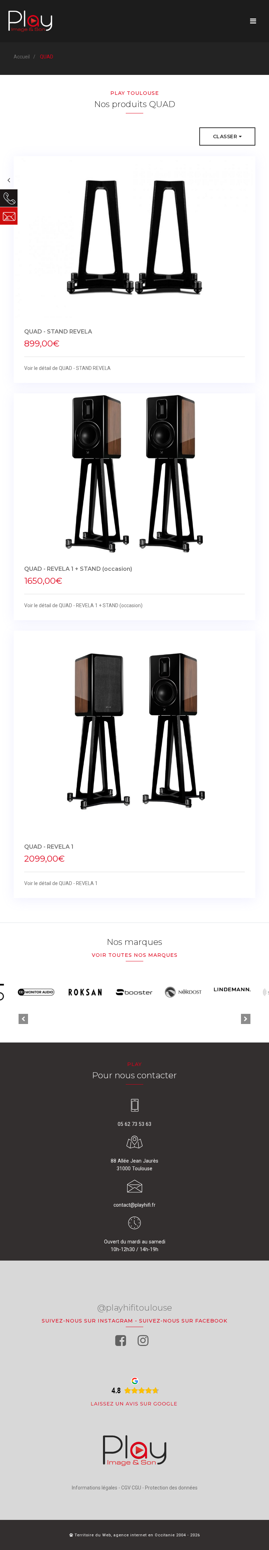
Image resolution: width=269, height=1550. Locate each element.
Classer (226, 136)
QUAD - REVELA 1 (49, 846)
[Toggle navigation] (253, 21)
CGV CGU (131, 1488)
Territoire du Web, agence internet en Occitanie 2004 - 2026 (136, 1535)
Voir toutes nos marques (135, 955)
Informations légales (94, 1488)
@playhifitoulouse (134, 1308)
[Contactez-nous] (9, 216)
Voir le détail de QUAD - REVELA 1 (61, 883)
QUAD (46, 56)
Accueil (22, 56)
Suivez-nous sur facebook (183, 1321)
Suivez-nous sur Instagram (87, 1321)
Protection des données (171, 1488)
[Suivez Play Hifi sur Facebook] (120, 1340)
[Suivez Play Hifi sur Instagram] (143, 1340)
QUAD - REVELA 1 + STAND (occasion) (78, 569)
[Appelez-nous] (9, 198)
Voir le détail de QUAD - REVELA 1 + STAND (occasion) (83, 605)
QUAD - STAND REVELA (58, 331)
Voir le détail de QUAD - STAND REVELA (67, 368)
